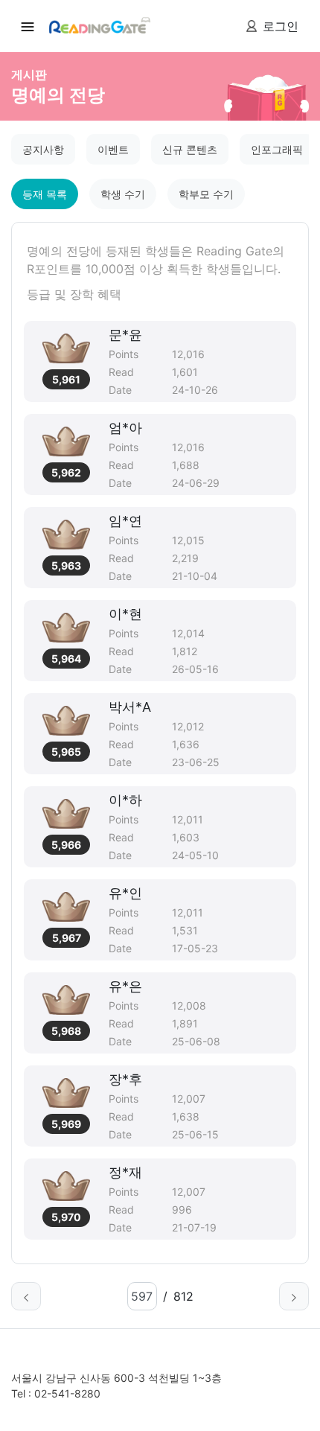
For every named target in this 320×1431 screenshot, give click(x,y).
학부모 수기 (206, 194)
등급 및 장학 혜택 (74, 294)
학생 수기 (122, 194)
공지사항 (43, 149)
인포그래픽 (277, 149)
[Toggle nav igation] (27, 26)
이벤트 (113, 149)
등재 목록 (44, 194)
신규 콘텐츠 (189, 149)
